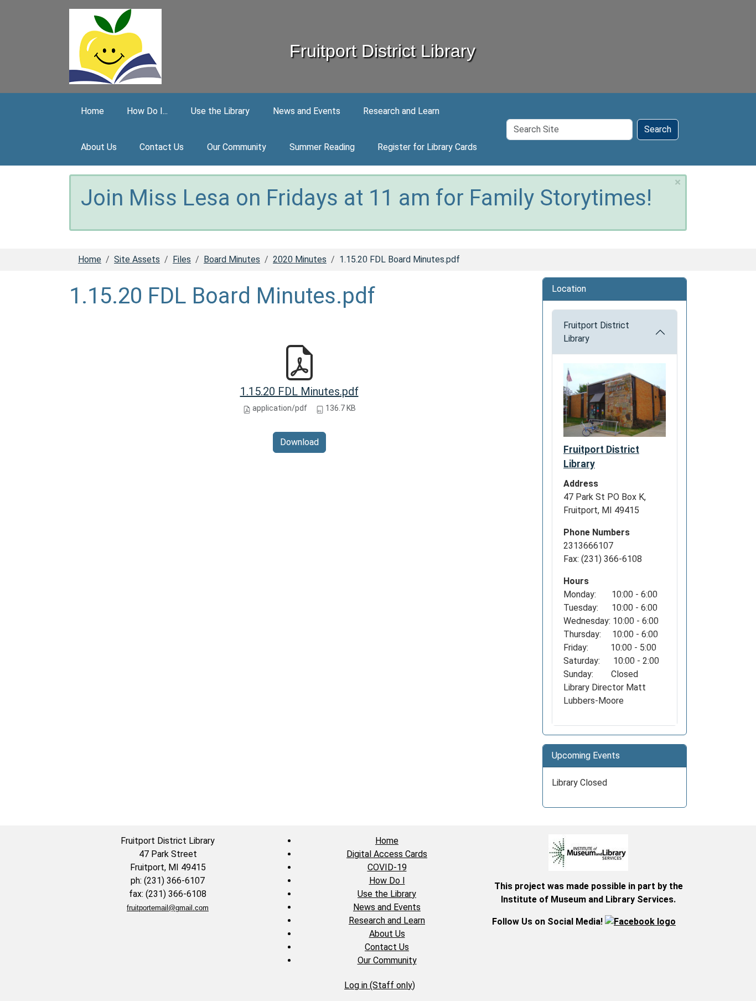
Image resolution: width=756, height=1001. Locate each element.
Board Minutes (232, 259)
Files (182, 259)
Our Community (236, 147)
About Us (99, 147)
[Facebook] (640, 921)
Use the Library (220, 111)
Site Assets (137, 259)
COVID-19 (387, 867)
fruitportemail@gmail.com (168, 908)
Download (299, 442)
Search (657, 129)
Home (92, 111)
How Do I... (147, 111)
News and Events (306, 111)
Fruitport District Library (596, 332)
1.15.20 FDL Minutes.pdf (299, 391)
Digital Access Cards (386, 854)
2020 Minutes (300, 259)
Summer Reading (322, 147)
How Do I (387, 880)
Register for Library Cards (427, 147)
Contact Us (161, 147)
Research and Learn (401, 111)
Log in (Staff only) (379, 985)
